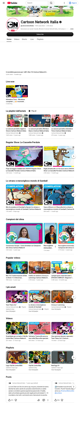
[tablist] (40, 39)
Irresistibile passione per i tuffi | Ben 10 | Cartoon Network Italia (27, 72)
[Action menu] (48, 400)
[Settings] (64, 3)
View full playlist (10, 311)
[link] (29, 392)
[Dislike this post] (15, 400)
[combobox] (37, 3)
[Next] (74, 121)
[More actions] (55, 246)
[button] (13, 24)
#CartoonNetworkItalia (68, 391)
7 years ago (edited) (32, 383)
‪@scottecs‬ (58, 393)
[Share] (39, 400)
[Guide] (3, 3)
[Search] (51, 3)
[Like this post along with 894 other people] (55, 400)
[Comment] (44, 400)
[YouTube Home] (12, 3)
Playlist (24, 307)
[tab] (9, 39)
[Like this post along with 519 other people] (9, 400)
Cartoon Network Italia (12, 133)
